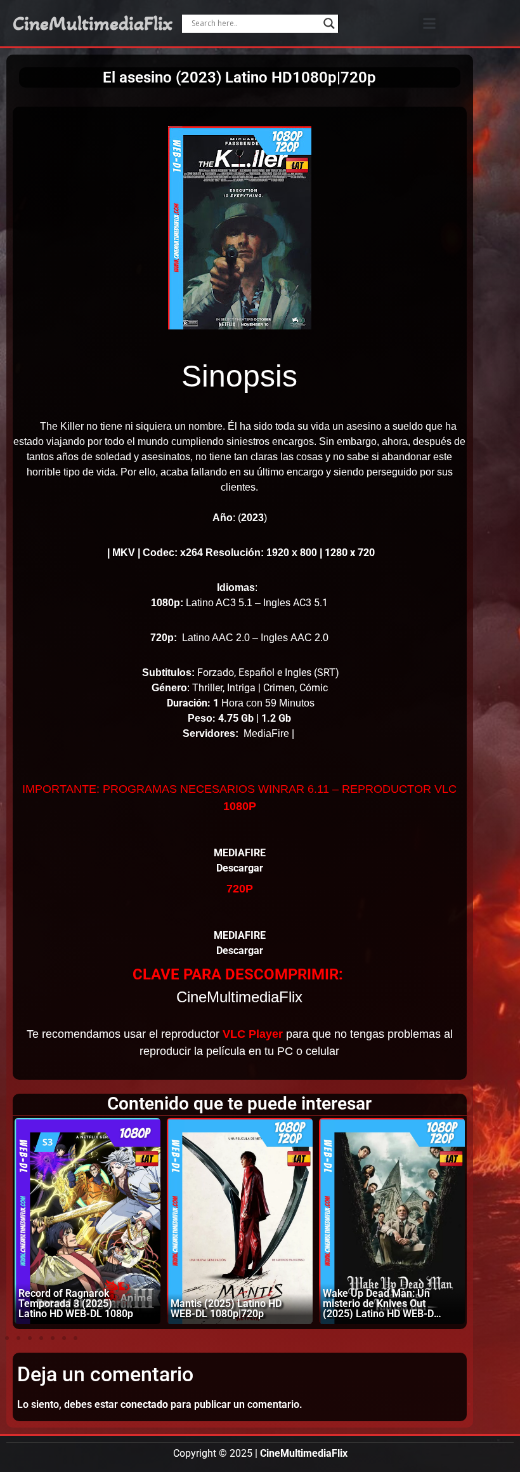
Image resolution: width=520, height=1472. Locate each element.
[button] (429, 23)
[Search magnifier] (329, 23)
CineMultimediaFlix (92, 23)
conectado (144, 1404)
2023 (252, 517)
